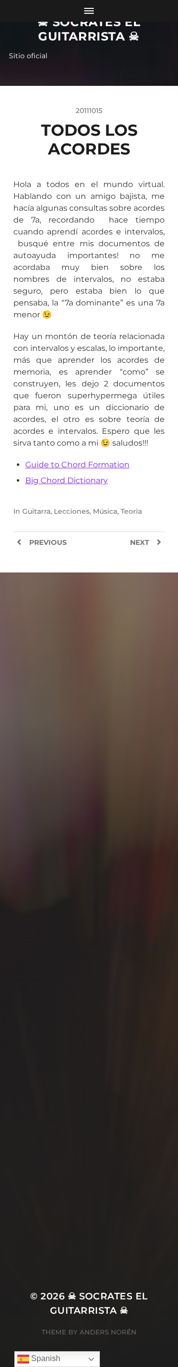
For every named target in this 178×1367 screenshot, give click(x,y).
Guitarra (36, 511)
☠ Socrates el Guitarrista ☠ (89, 29)
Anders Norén (108, 1332)
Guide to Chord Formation (77, 464)
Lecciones (71, 511)
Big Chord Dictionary (66, 480)
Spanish (44, 1358)
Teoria (131, 511)
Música (105, 511)
